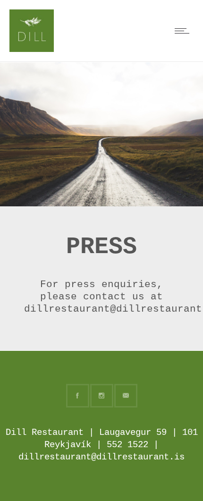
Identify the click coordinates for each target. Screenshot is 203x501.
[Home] (31, 48)
